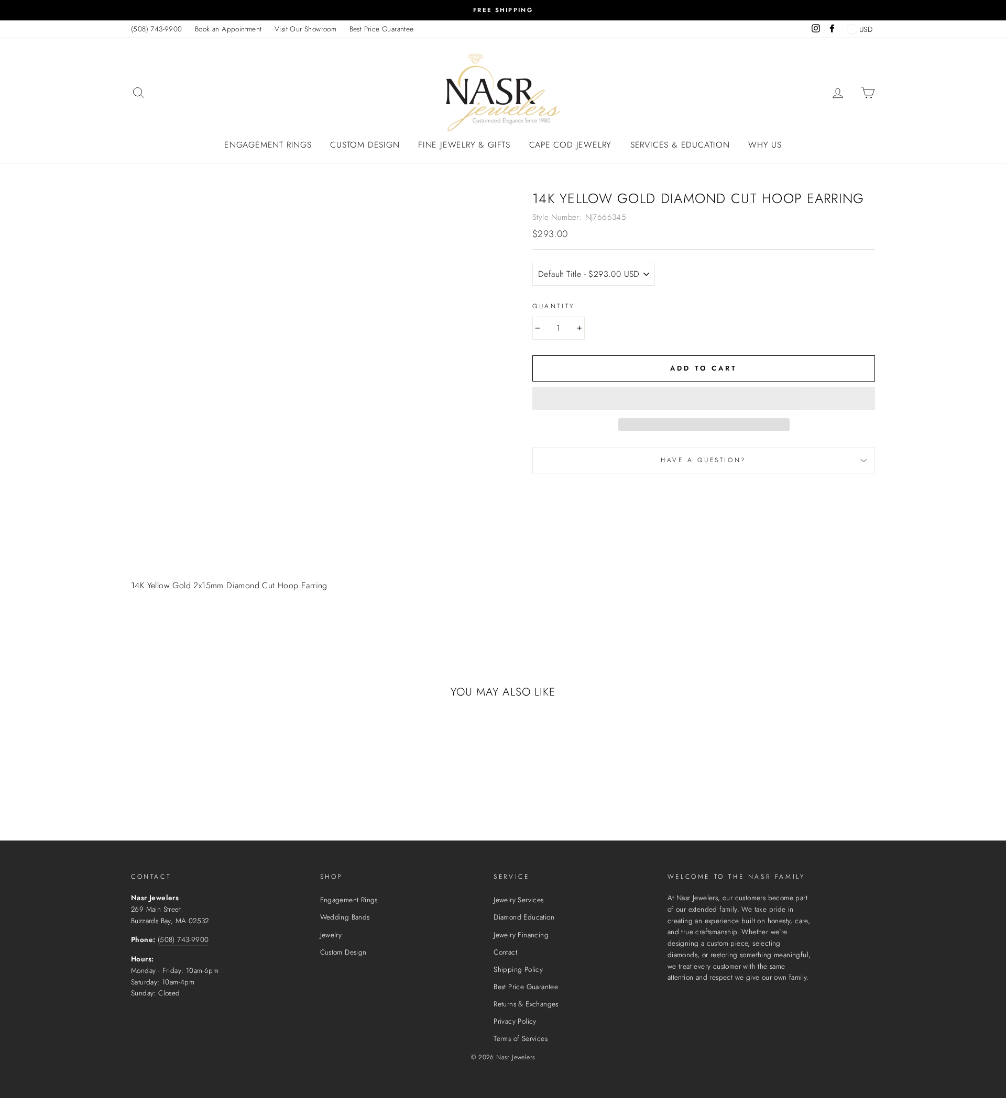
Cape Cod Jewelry (570, 145)
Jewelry (331, 934)
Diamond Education (524, 917)
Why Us (765, 145)
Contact (505, 952)
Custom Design (364, 145)
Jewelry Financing (521, 934)
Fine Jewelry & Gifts (464, 145)
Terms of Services (521, 1038)
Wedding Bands (345, 917)
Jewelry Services (518, 899)
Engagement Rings (268, 145)
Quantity (553, 306)
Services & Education (680, 145)
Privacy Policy (515, 1021)
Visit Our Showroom (305, 29)
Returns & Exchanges (526, 1004)
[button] (703, 398)
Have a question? (704, 460)
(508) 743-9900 (156, 29)
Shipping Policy (518, 969)
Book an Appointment (228, 29)
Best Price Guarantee (381, 29)
